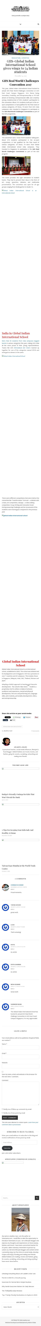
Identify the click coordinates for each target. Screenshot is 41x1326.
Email (4, 1053)
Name (4, 1044)
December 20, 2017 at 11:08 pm (19, 887)
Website (4, 1063)
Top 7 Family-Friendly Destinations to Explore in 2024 (19, 1295)
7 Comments (35, 731)
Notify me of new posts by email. (14, 1113)
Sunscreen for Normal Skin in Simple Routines (16, 1282)
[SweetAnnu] (20, 9)
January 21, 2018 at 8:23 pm (18, 946)
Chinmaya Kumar (17, 885)
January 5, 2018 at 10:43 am (18, 907)
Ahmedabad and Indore (22, 348)
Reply (12, 889)
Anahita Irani (8, 731)
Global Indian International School (12, 726)
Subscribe (7, 1148)
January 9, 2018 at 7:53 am (18, 927)
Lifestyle (25, 58)
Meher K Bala (32, 1322)
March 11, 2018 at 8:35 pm (18, 986)
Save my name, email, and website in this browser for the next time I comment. (19, 1075)
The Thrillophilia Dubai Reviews (12, 1291)
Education (16, 58)
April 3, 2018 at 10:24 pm (17, 1006)
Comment (5, 1080)
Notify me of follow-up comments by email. (18, 1109)
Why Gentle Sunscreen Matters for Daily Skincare (18, 1286)
